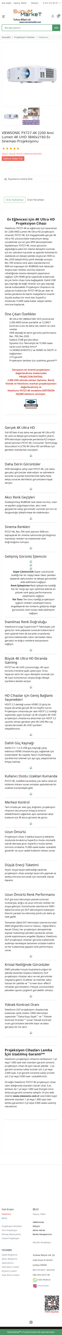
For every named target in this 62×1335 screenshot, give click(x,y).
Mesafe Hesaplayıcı (42, 1242)
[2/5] (5, 148)
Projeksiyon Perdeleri (12, 1226)
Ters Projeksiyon (9, 1230)
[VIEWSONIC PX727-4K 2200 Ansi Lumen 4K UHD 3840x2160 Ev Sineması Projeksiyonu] (31, 74)
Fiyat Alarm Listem (10, 1275)
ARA (56, 27)
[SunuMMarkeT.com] (27, 16)
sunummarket (43, 1285)
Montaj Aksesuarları (11, 1234)
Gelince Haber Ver (13, 158)
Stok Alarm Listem (10, 1267)
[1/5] (3, 148)
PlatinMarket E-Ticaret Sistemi (22, 1332)
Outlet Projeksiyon (10, 1238)
